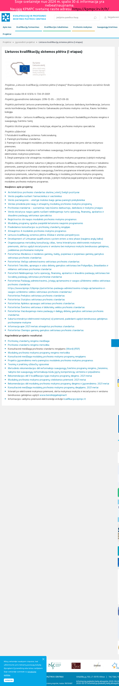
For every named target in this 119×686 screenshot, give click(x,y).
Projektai (7, 34)
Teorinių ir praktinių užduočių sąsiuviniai (28, 365)
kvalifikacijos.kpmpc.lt (75, 399)
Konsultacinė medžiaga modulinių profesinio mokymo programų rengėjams (47, 357)
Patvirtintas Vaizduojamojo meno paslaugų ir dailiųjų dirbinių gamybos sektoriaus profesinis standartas (56, 313)
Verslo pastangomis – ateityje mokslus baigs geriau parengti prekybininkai (46, 200)
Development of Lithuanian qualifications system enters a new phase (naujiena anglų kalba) (55, 239)
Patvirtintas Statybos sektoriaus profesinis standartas (36, 300)
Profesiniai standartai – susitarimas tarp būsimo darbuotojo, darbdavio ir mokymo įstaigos (55, 208)
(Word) (70, 349)
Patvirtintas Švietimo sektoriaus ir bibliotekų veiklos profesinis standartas (46, 307)
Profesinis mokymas (82, 27)
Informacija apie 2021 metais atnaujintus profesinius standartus (41, 327)
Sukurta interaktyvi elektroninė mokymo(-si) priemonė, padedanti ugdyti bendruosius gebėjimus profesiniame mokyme (58, 321)
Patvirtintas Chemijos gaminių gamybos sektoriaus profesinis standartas (46, 330)
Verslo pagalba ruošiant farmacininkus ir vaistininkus (35, 196)
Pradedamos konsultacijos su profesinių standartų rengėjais (39, 227)
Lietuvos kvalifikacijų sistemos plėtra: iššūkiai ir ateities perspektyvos (43, 235)
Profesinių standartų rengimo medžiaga (28, 341)
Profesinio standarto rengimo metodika (28, 345)
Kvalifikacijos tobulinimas (56, 27)
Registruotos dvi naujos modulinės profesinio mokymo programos (42, 220)
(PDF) (77, 349)
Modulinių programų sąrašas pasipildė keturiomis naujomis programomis (45, 223)
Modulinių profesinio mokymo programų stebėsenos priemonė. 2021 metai (47, 380)
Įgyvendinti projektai (25, 42)
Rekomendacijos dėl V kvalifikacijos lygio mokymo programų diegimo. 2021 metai (50, 376)
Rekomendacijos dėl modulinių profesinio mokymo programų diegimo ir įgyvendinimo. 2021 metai (58, 384)
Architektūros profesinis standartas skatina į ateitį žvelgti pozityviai (43, 192)
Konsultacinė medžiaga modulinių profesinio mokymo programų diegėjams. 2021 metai (53, 388)
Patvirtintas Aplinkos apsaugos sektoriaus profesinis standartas (41, 304)
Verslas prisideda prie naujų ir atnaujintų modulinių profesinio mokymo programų (50, 204)
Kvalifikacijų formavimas (27, 27)
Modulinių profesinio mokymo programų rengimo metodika (39, 353)
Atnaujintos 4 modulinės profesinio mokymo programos (37, 231)
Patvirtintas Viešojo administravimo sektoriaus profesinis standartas (43, 262)
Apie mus (7, 27)
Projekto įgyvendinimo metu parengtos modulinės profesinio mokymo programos (50, 361)
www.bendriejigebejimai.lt (53, 395)
